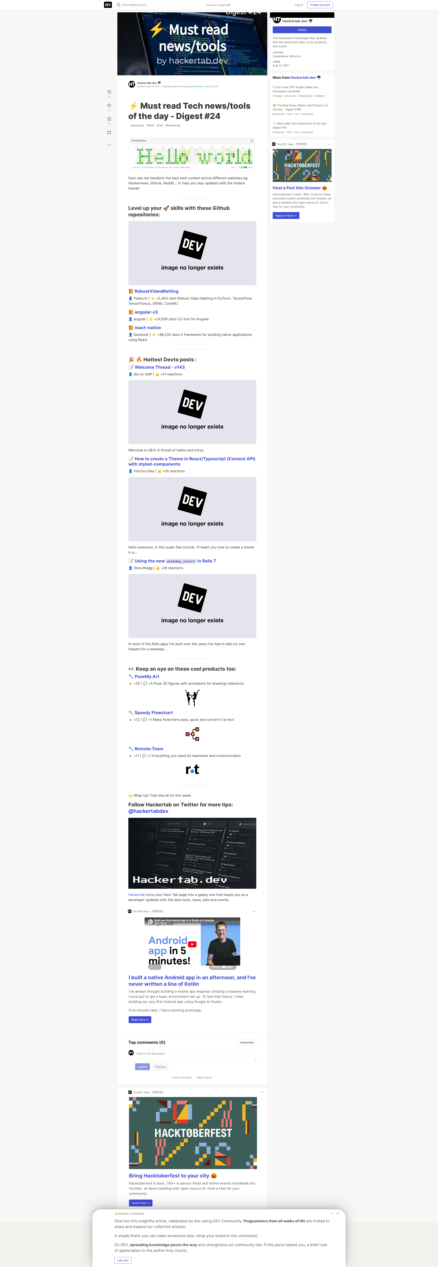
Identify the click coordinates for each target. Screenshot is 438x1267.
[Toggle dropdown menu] (254, 911)
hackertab (173, 125)
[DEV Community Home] (108, 4)
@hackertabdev (148, 811)
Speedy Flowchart (154, 712)
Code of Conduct (182, 1077)
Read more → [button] (140, 1019)
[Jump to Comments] (109, 107)
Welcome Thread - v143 (160, 367)
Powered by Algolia (217, 5)
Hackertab (136, 895)
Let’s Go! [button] (123, 1260)
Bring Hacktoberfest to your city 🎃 (173, 1176)
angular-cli (146, 312)
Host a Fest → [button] (141, 1203)
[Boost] (109, 132)
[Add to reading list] (109, 120)
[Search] (118, 5)
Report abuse (204, 1077)
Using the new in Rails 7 (175, 560)
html (150, 125)
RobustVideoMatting (156, 291)
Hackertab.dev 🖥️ (149, 83)
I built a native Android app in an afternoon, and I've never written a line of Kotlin (192, 980)
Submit (142, 1066)
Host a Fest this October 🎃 (300, 187)
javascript (137, 125)
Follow (302, 29)
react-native (148, 327)
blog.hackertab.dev (193, 86)
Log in (299, 5)
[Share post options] (109, 145)
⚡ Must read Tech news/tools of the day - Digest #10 (300, 128)
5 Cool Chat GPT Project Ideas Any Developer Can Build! (298, 91)
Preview (160, 1066)
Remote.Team (149, 748)
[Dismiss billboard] (337, 1213)
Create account (320, 5)
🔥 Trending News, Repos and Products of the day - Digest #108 (300, 109)
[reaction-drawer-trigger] (109, 93)
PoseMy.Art (147, 676)
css (160, 125)
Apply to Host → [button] (286, 215)
